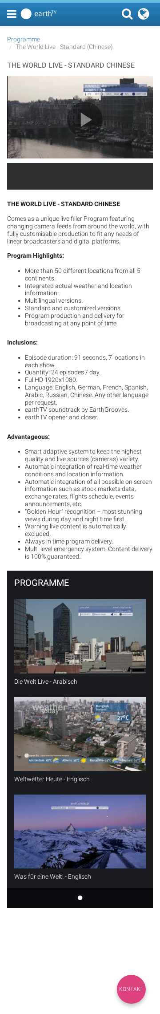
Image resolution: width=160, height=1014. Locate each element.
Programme (23, 39)
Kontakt (131, 989)
